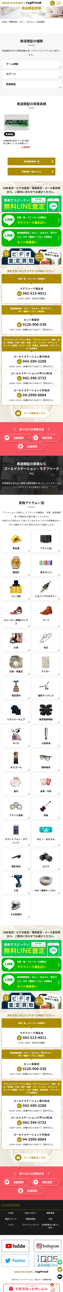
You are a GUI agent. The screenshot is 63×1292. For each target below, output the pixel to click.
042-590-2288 (34, 361)
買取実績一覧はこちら (31, 171)
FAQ (50, 1218)
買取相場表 (31, 1218)
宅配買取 (47, 438)
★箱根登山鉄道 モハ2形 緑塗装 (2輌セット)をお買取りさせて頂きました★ (16, 143)
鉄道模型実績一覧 (31, 161)
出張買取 (32, 446)
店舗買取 (18, 438)
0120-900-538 (34, 324)
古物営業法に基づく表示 (50, 1226)
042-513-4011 (34, 293)
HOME (11, 1212)
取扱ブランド (11, 1218)
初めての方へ (31, 1212)
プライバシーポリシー (30, 1226)
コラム (11, 1224)
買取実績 (50, 1212)
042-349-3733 (34, 377)
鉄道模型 (9, 134)
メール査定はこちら (35, 413)
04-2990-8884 (34, 394)
